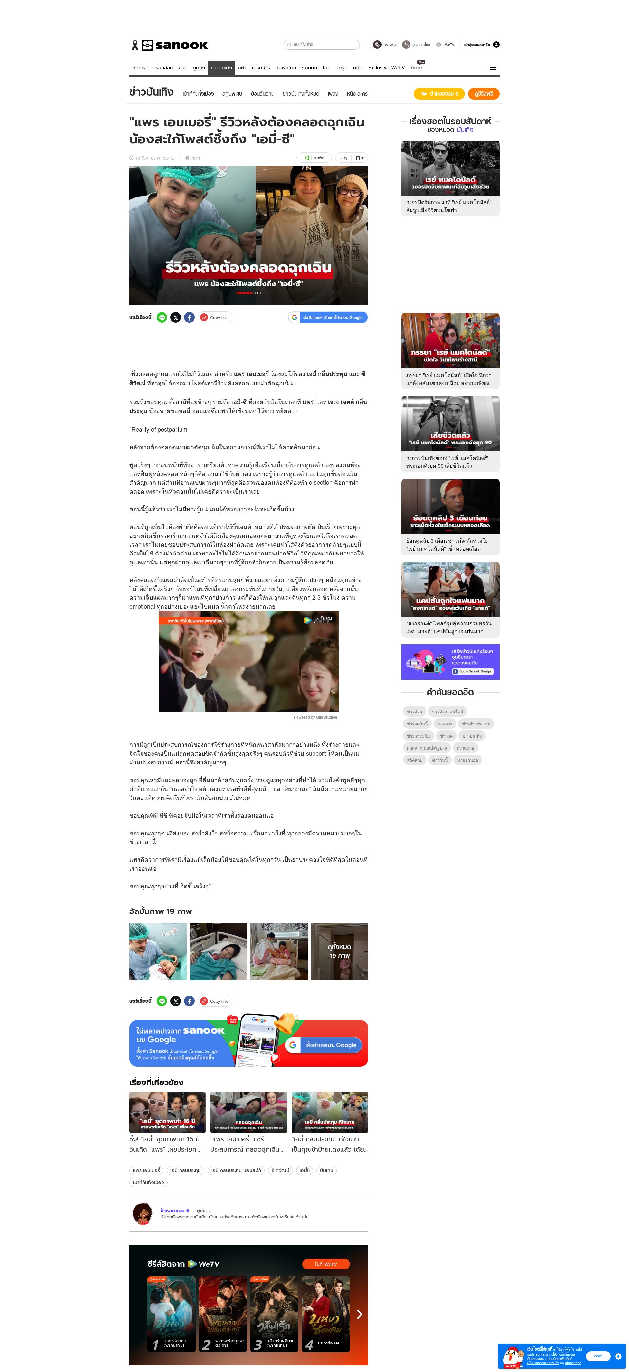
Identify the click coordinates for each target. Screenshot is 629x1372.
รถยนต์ (309, 67)
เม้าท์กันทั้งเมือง (148, 1182)
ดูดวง (199, 67)
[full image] (158, 951)
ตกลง (598, 1356)
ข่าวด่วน (414, 711)
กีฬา (242, 67)
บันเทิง (326, 1170)
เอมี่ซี (305, 1170)
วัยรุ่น (341, 67)
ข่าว (183, 67)
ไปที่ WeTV (326, 1264)
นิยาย (416, 67)
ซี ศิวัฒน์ (280, 1170)
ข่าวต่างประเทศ (476, 724)
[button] (289, 44)
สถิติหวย (415, 760)
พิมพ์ (195, 158)
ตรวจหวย (465, 748)
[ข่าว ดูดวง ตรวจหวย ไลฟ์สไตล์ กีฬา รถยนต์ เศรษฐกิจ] (168, 45)
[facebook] (189, 317)
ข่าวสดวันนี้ (417, 724)
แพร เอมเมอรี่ (146, 1170)
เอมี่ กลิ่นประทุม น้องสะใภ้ (236, 1170)
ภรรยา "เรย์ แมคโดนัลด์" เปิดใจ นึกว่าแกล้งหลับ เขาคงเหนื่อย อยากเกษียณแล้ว (449, 382)
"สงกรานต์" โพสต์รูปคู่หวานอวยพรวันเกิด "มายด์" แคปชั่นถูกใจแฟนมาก (449, 627)
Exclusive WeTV (386, 67)
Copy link (219, 317)
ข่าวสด (446, 736)
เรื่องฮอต (163, 67)
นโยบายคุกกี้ (573, 1363)
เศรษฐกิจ (262, 67)
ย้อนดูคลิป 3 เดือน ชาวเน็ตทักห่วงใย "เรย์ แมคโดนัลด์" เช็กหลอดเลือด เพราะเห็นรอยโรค (447, 548)
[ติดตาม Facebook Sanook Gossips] (450, 661)
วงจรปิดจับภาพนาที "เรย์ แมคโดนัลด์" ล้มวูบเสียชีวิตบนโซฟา (449, 206)
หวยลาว (444, 724)
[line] (162, 317)
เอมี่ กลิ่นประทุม (185, 1170)
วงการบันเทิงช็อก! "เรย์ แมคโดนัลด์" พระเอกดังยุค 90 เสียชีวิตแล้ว (447, 461)
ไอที (326, 67)
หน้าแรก (140, 67)
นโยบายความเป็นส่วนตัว (543, 1363)
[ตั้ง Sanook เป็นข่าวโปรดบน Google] (248, 1040)
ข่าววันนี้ (440, 760)
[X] (175, 317)
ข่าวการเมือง (418, 736)
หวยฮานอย (467, 760)
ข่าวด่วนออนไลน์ (447, 711)
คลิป (358, 67)
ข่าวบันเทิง (221, 67)
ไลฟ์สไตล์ (286, 67)
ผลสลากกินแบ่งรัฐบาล (427, 748)
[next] (360, 1314)
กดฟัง (319, 157)
